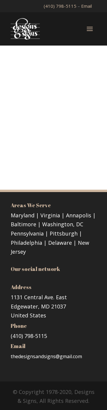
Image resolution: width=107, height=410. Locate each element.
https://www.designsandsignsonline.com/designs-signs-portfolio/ (53, 153)
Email (86, 6)
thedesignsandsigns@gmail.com (46, 356)
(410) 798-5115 (61, 6)
